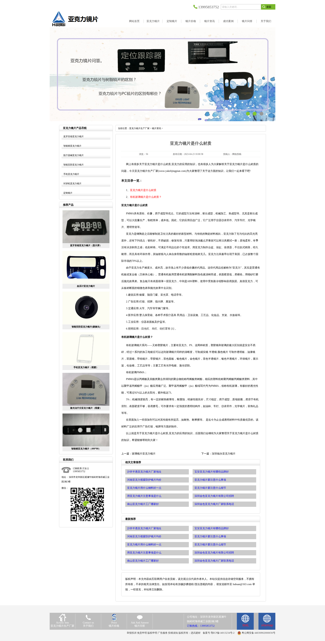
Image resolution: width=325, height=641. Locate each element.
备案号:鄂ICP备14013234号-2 (219, 632)
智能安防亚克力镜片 (73, 164)
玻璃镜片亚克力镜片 (144, 453)
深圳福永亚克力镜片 (223, 453)
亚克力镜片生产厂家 (139, 128)
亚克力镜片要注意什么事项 (210, 536)
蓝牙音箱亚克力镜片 (73, 136)
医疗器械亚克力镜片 (73, 155)
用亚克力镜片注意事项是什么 (144, 552)
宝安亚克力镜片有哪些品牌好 (211, 528)
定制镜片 (67, 193)
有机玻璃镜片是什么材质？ (146, 197)
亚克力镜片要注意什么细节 (210, 544)
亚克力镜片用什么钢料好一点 (144, 544)
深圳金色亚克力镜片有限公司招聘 (214, 552)
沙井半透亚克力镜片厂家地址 (144, 528)
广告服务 (163, 632)
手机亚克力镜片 (71, 174)
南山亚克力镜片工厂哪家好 (143, 560)
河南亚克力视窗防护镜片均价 (144, 536)
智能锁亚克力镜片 (72, 146)
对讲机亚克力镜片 (72, 183)
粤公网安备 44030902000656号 (258, 632)
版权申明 (152, 632)
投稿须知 (173, 632)
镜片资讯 (156, 128)
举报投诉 (132, 632)
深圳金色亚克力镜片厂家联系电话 (214, 560)
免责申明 (142, 632)
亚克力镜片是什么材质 (143, 190)
